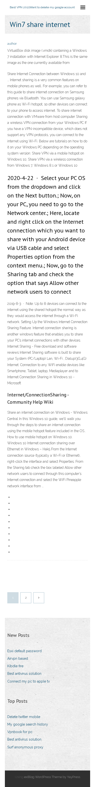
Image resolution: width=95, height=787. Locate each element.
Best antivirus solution (24, 674)
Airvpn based (17, 658)
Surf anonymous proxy (25, 747)
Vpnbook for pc (19, 732)
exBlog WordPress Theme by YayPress (52, 777)
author (12, 43)
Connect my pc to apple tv (28, 681)
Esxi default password (24, 651)
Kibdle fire (15, 666)
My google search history (27, 724)
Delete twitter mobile (23, 717)
